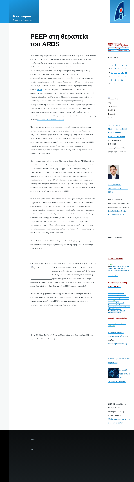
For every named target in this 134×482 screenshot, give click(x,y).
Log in (32, 449)
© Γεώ (111, 125)
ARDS (39, 89)
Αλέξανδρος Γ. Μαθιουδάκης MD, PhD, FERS (118, 188)
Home (32, 440)
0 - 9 (113, 83)
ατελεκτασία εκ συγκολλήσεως (50, 119)
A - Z (119, 83)
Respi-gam (22, 16)
